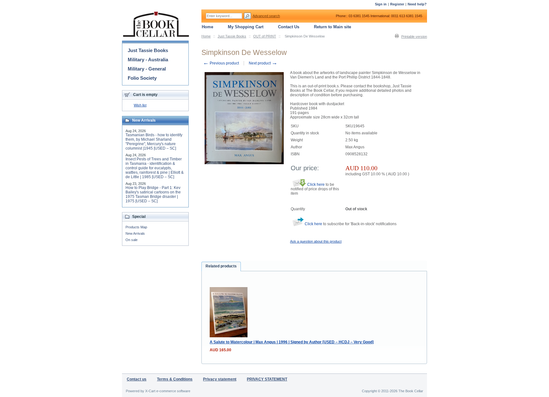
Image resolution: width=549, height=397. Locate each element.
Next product (263, 63)
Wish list (140, 105)
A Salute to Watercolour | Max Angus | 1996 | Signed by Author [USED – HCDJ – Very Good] (292, 342)
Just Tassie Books (232, 36)
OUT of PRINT (264, 36)
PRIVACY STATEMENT (267, 379)
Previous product (221, 63)
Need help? (417, 4)
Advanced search (266, 16)
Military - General (147, 68)
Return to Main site (332, 26)
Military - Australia (148, 59)
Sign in (381, 4)
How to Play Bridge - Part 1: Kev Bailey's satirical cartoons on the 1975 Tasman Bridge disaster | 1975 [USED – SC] (153, 194)
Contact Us (288, 26)
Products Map (136, 227)
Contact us (136, 379)
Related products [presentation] (221, 266)
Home (206, 36)
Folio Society (142, 78)
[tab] (221, 266)
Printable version (414, 36)
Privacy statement (219, 379)
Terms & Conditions (175, 379)
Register (397, 4)
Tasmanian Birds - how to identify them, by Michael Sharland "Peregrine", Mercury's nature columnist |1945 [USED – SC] (153, 142)
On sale (131, 240)
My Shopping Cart (245, 26)
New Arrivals (135, 233)
